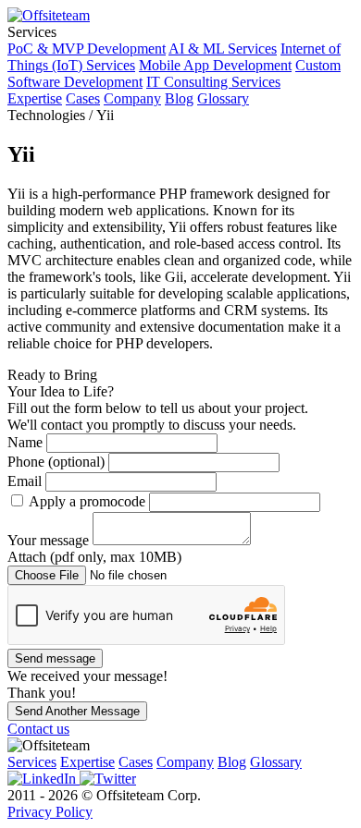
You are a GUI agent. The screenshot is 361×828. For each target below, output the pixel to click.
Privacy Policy (50, 812)
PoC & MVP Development (86, 48)
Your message (50, 540)
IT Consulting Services (213, 82)
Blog (179, 98)
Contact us (38, 729)
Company (132, 98)
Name (26, 442)
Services (31, 762)
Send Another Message (77, 711)
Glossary (223, 98)
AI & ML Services (222, 48)
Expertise (34, 98)
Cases (83, 98)
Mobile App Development (215, 65)
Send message (55, 658)
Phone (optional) (57, 461)
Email (26, 481)
